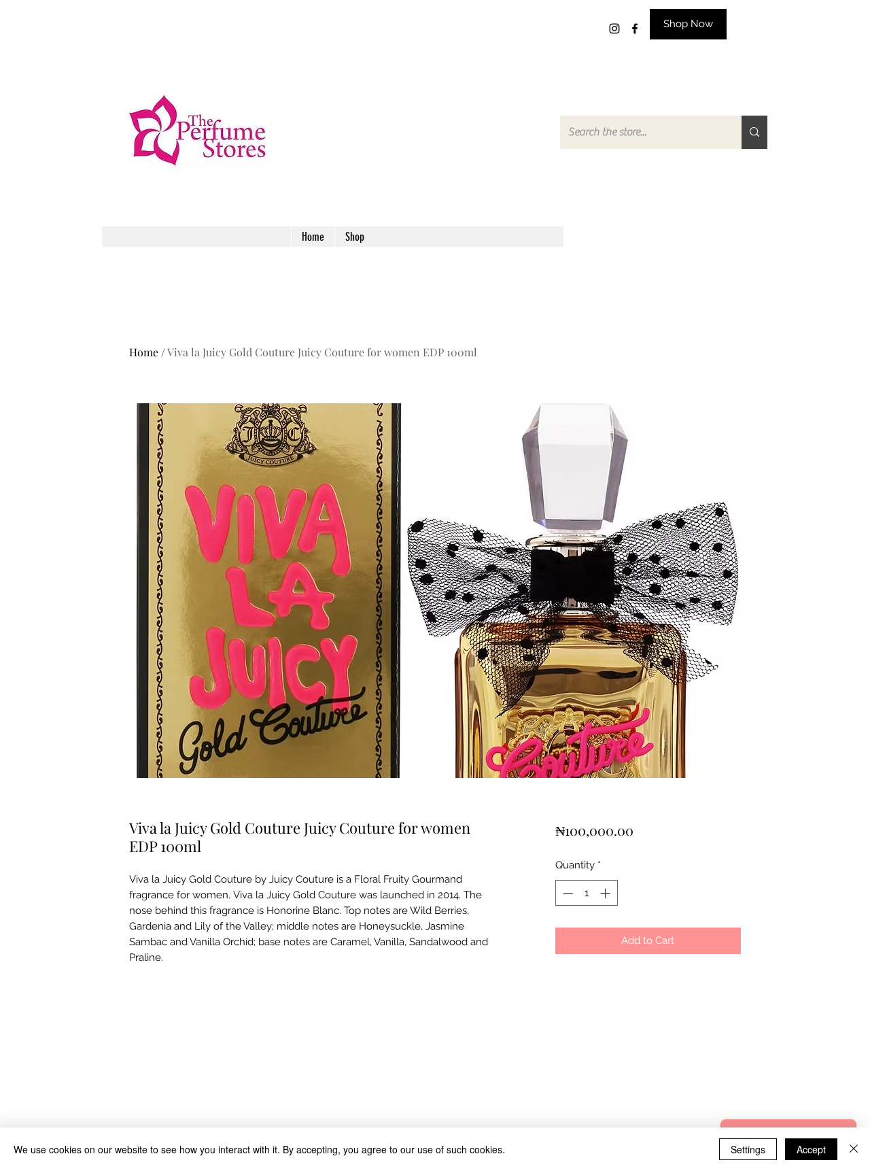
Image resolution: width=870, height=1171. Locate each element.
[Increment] (606, 893)
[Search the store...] (754, 132)
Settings (748, 1149)
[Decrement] (566, 893)
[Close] (854, 1149)
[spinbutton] (586, 893)
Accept (811, 1149)
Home (143, 352)
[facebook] (635, 28)
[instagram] (614, 28)
